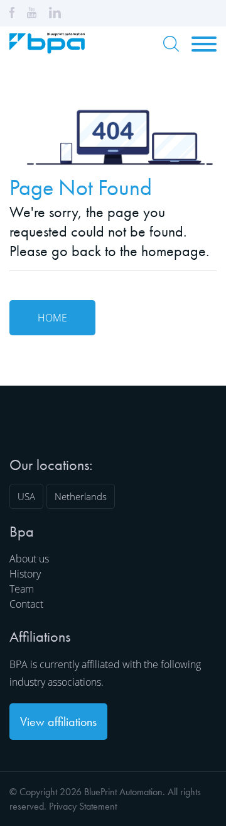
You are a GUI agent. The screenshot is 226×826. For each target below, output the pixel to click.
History (25, 574)
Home (52, 318)
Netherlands (81, 496)
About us (29, 559)
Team (21, 589)
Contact (26, 604)
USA (26, 496)
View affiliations (58, 721)
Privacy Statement (83, 806)
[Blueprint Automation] (47, 49)
